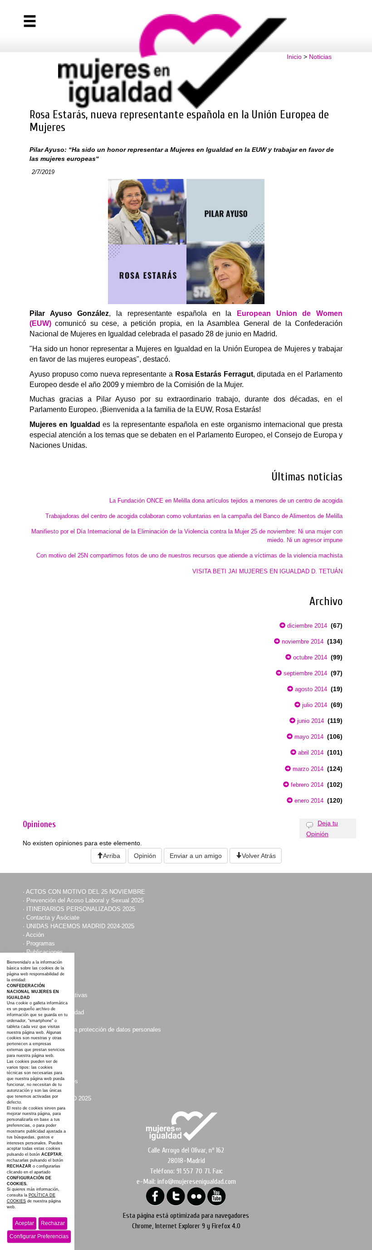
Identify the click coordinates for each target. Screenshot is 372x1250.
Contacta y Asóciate (52, 917)
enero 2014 (308, 800)
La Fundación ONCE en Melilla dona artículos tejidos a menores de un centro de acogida (226, 500)
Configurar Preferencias (39, 1236)
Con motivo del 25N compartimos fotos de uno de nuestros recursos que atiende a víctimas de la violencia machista (189, 555)
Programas (40, 943)
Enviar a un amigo (196, 855)
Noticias (320, 56)
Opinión (145, 855)
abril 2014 (309, 752)
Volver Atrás (259, 855)
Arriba (111, 855)
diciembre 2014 (306, 625)
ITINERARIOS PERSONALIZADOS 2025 (80, 909)
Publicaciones (44, 952)
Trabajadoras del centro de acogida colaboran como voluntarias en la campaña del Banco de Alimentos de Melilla (194, 516)
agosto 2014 (310, 689)
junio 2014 (309, 720)
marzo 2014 (307, 769)
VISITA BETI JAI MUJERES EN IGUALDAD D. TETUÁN (267, 571)
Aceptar (24, 1223)
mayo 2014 (308, 736)
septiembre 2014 (304, 673)
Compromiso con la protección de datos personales (93, 1029)
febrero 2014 (306, 784)
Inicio (294, 56)
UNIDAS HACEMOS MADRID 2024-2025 (80, 926)
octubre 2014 (309, 657)
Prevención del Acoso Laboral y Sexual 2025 (85, 900)
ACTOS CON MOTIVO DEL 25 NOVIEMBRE (85, 891)
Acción (35, 934)
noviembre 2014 (301, 641)
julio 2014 (313, 705)
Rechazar (53, 1223)
